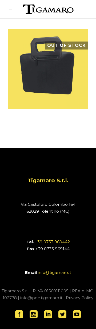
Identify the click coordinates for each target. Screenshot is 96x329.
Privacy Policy (79, 297)
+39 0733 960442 (52, 241)
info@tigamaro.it (54, 272)
